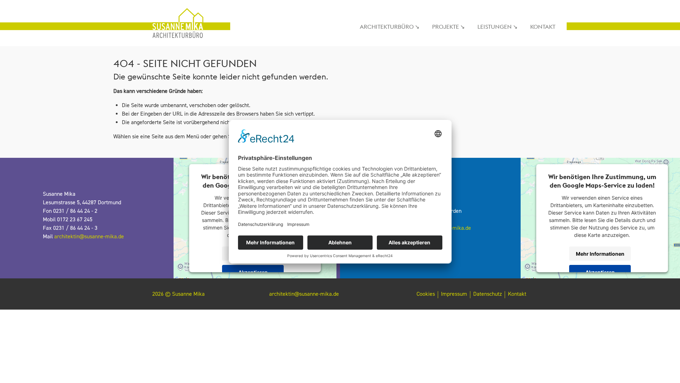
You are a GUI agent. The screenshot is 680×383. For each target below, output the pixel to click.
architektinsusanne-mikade (89, 236)
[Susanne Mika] (184, 23)
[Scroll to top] (664, 367)
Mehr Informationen (600, 253)
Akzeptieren (253, 272)
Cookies (425, 294)
